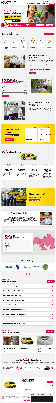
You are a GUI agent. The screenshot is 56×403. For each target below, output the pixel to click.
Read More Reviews (9, 139)
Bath (6, 242)
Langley (6, 249)
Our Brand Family (41, 394)
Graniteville (7, 246)
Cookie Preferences (25, 397)
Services (28, 3)
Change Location (19, 1)
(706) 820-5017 (50, 1)
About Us (38, 3)
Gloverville (7, 245)
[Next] (50, 134)
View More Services (49, 34)
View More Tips (49, 331)
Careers (49, 394)
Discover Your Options (35, 200)
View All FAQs (50, 281)
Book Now (52, 3)
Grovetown (7, 247)
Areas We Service (45, 3)
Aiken (6, 240)
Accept (27, 400)
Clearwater (7, 243)
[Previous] (23, 213)
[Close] (30, 395)
